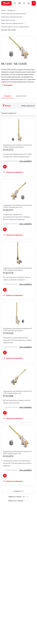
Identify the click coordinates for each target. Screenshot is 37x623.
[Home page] (6, 3)
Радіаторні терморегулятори (11, 17)
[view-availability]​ (25, 161)
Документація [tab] (21, 96)
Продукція (11, 10)
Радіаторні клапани (8, 20)
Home (3, 10)
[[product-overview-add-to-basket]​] (5, 166)
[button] (24, 3)
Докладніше (8, 85)
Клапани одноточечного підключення (14, 27)
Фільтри (8, 106)
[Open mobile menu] (34, 3)
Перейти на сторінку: (15, 501)
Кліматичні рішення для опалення (13, 14)
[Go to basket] (19, 3)
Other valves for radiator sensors (12, 23)
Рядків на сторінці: (15, 497)
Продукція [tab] (7, 96)
